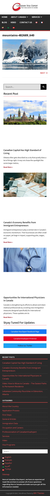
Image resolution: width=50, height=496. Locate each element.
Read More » (8, 167)
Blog (4, 22)
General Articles (9, 419)
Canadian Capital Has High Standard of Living (22, 363)
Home (4, 17)
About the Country (10, 406)
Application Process (10, 410)
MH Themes (38, 493)
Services (36, 17)
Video (13, 22)
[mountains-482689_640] (25, 68)
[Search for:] (25, 451)
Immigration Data (10, 423)
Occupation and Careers (12, 427)
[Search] (43, 87)
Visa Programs (8, 444)
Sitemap (5, 474)
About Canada (18, 17)
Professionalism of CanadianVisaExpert (19, 432)
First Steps (7, 415)
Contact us (26, 22)
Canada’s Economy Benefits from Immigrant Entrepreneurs (19, 224)
